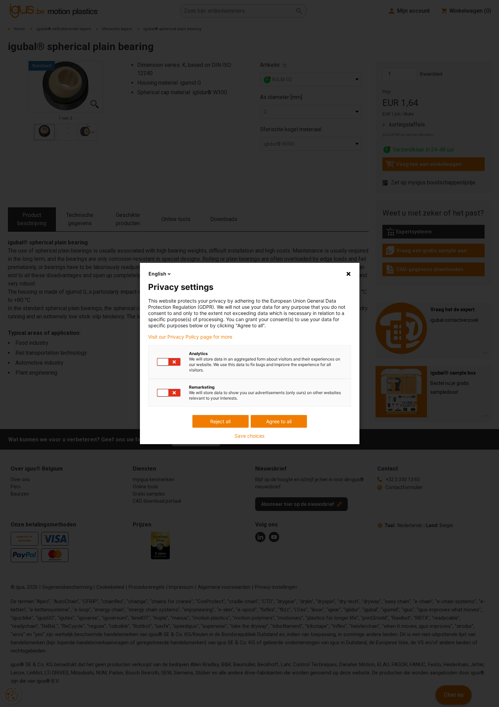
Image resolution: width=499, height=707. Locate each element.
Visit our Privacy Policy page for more (190, 337)
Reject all (220, 421)
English (157, 274)
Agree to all (279, 421)
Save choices (249, 436)
